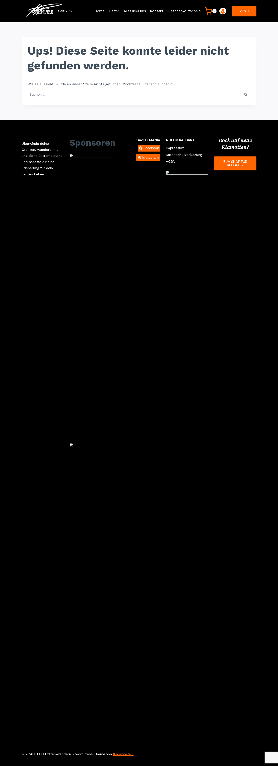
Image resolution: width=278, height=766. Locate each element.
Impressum (175, 148)
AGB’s (170, 161)
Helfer (114, 11)
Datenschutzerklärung (184, 155)
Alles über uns (134, 11)
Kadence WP (123, 754)
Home (100, 11)
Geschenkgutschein (184, 11)
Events (244, 11)
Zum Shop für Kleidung (235, 163)
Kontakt (156, 11)
